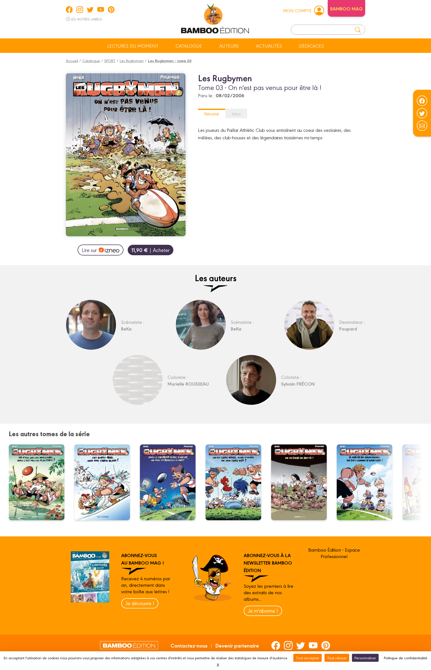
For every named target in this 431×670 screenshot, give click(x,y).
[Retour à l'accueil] (215, 17)
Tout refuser (337, 657)
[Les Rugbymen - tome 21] (236, 482)
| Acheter (150, 249)
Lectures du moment (132, 45)
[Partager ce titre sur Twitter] (422, 113)
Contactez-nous (189, 645)
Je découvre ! (139, 603)
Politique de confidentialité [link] (405, 657)
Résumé (211, 113)
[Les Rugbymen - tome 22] (171, 482)
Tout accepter (307, 657)
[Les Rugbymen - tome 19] (368, 482)
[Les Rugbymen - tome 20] (302, 482)
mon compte (297, 10)
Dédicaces (311, 45)
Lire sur (89, 250)
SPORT (109, 60)
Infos (236, 113)
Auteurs (229, 45)
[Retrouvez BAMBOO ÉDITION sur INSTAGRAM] (79, 9)
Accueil (72, 60)
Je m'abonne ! (263, 610)
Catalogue (189, 45)
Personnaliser (365, 657)
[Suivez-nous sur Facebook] (422, 100)
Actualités (269, 45)
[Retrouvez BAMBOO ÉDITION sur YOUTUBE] (100, 9)
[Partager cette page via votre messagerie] (422, 125)
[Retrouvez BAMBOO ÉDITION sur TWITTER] (90, 9)
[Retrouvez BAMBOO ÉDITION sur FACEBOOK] (69, 9)
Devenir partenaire (237, 645)
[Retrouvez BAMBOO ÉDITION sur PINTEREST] (111, 9)
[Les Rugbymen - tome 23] (105, 482)
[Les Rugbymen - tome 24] (40, 482)
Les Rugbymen (132, 60)
